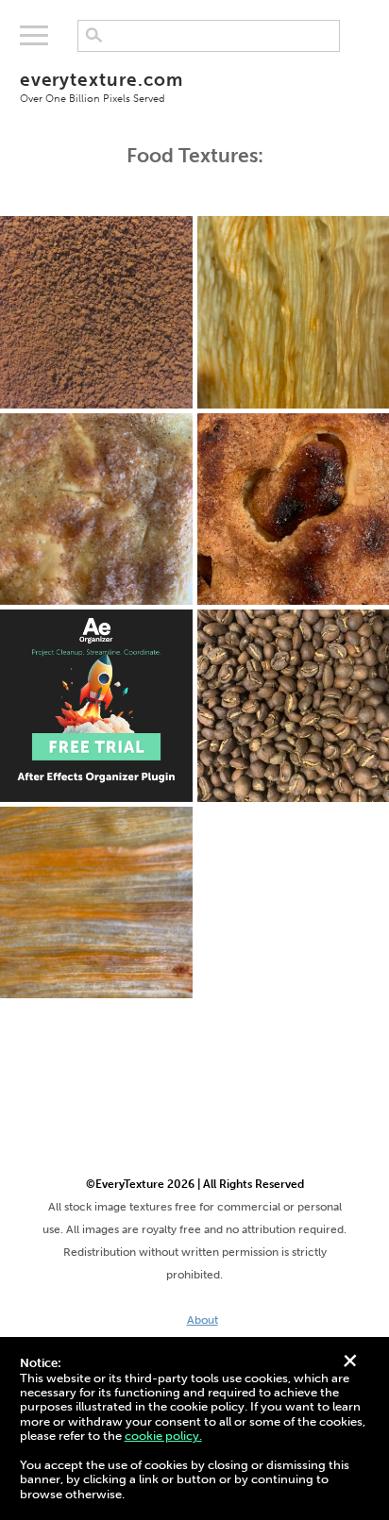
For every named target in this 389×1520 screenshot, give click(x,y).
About (202, 1320)
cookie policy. (163, 1435)
